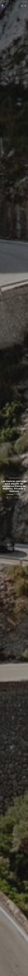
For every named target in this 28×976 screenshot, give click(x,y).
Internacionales (14, 478)
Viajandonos (10, 494)
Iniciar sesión (24, 1)
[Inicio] (3, 6)
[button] (9, 497)
